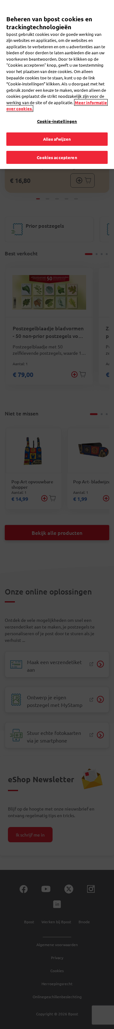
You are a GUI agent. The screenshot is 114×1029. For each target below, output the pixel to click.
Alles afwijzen (57, 139)
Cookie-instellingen (57, 121)
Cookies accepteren (57, 157)
